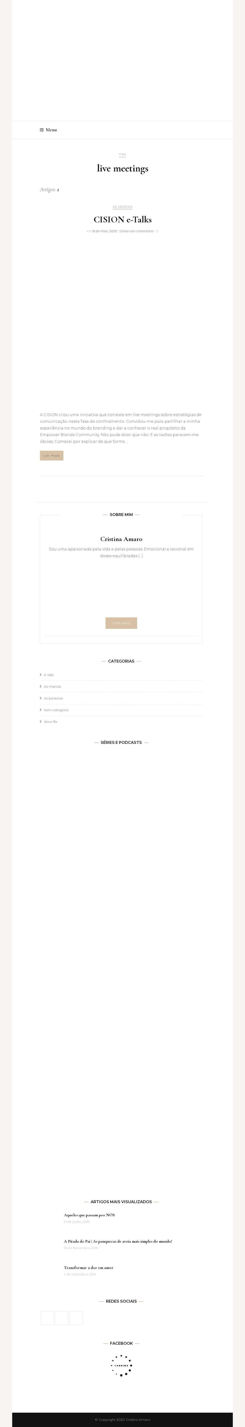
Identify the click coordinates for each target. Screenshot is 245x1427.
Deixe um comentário (137, 231)
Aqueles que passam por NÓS (89, 1215)
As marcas (123, 207)
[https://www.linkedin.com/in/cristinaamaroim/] (76, 1318)
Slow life (50, 721)
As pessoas (53, 698)
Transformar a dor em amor (88, 1267)
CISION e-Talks (123, 219)
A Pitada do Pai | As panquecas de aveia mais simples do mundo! (118, 1241)
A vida (49, 675)
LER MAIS (121, 623)
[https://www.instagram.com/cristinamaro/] (61, 1318)
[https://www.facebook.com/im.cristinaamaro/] (47, 1318)
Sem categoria (56, 710)
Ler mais (52, 455)
